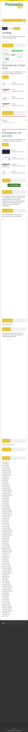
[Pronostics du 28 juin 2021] (6, 153)
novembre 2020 (6, 569)
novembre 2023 (6, 511)
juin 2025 (4, 480)
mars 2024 (4, 505)
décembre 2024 (6, 490)
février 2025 (5, 487)
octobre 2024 (5, 493)
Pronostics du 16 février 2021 (18, 166)
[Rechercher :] (11, 41)
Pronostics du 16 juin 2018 (17, 84)
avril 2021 (4, 561)
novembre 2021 (6, 551)
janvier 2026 (5, 468)
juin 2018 (4, 616)
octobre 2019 (5, 589)
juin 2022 (4, 540)
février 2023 (5, 526)
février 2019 (5, 603)
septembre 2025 (6, 475)
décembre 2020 (6, 568)
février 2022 (5, 546)
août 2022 (4, 536)
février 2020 (5, 583)
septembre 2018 (6, 611)
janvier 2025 (5, 488)
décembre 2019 (6, 586)
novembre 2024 (6, 492)
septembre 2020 (6, 573)
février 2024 (5, 507)
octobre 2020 (5, 571)
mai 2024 (4, 502)
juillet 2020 (4, 576)
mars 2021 (4, 563)
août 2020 (4, 574)
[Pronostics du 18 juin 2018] (6, 99)
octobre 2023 (5, 513)
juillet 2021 (4, 556)
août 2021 (4, 555)
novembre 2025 (6, 472)
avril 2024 (4, 503)
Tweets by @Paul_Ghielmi (8, 444)
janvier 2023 (5, 528)
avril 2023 (4, 523)
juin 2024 (4, 500)
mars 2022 (4, 545)
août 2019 (4, 593)
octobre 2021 (5, 553)
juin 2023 (4, 520)
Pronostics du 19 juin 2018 (17, 105)
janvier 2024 (5, 508)
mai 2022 (4, 541)
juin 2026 (4, 463)
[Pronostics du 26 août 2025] (6, 160)
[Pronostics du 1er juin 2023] (14, 128)
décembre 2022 (6, 530)
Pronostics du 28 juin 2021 (17, 151)
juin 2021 (4, 558)
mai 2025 (4, 482)
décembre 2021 (6, 550)
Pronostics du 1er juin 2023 (11, 134)
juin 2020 (4, 578)
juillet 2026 (4, 462)
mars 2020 (4, 581)
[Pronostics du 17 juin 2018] (6, 92)
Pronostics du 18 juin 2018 (17, 98)
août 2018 (4, 612)
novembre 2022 (6, 531)
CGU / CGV (14, 728)
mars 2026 (4, 465)
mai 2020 (4, 579)
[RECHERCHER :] (14, 23)
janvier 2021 (5, 566)
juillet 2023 (4, 518)
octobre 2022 (5, 533)
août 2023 (4, 516)
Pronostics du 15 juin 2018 (13, 67)
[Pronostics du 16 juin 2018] (6, 85)
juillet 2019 (4, 594)
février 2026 (5, 467)
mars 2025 (4, 485)
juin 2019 (4, 596)
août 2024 (4, 497)
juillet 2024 (4, 498)
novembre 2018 (6, 608)
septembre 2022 (6, 535)
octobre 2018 (5, 609)
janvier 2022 (5, 548)
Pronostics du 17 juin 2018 (17, 91)
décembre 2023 (6, 510)
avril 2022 (4, 543)
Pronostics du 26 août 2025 (17, 159)
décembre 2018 (6, 606)
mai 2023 (4, 521)
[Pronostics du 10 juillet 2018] (6, 174)
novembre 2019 (6, 588)
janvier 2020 (5, 584)
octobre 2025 (5, 473)
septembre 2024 (6, 495)
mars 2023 (4, 525)
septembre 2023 (6, 515)
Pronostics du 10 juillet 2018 (18, 173)
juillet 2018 (4, 614)
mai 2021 (4, 559)
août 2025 (4, 477)
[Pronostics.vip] (14, 5)
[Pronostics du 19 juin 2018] (6, 106)
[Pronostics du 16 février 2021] (6, 167)
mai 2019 (4, 598)
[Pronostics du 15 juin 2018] (14, 61)
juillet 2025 (4, 478)
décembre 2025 (6, 470)
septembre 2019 (6, 591)
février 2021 (5, 564)
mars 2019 (4, 601)
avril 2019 (4, 599)
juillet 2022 (4, 538)
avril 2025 (4, 483)
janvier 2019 (5, 604)
